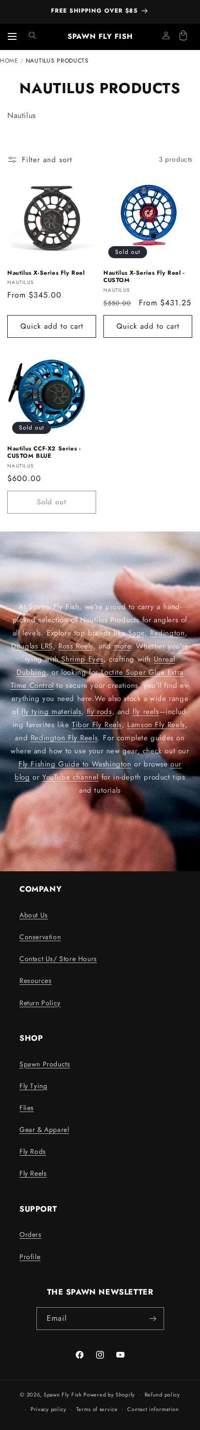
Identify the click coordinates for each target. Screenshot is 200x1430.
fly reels (146, 711)
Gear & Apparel (44, 1129)
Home (9, 60)
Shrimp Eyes (82, 659)
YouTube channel (70, 777)
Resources (35, 980)
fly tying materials (51, 711)
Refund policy (162, 1394)
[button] (32, 35)
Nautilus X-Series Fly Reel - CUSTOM (144, 276)
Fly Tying (33, 1086)
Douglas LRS (32, 646)
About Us (33, 915)
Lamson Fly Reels (156, 724)
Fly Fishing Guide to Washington (75, 764)
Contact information (153, 1409)
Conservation (40, 937)
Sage (136, 633)
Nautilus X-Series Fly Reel (46, 273)
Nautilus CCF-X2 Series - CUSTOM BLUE (44, 452)
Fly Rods (32, 1151)
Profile (29, 1257)
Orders (30, 1234)
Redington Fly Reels (64, 737)
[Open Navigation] (12, 36)
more (122, 646)
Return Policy (40, 1003)
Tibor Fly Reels (97, 724)
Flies (26, 1108)
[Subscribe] (153, 1318)
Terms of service (97, 1409)
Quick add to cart (51, 326)
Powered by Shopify (109, 1394)
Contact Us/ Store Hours (58, 959)
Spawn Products (44, 1064)
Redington (167, 633)
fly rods (99, 711)
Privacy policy (49, 1409)
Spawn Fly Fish (64, 1394)
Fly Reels (33, 1173)
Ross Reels (75, 646)
